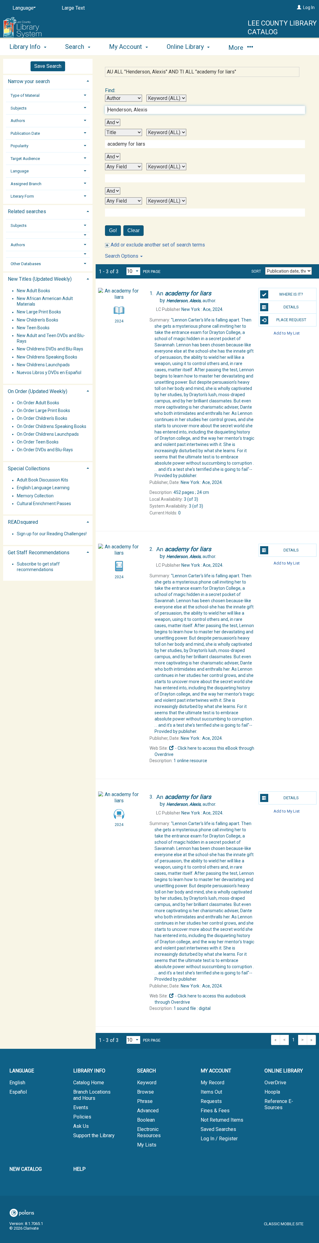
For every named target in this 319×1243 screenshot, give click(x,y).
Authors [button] (18, 120)
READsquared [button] (23, 522)
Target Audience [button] (25, 158)
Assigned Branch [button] (26, 183)
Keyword (146, 1083)
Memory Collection (35, 495)
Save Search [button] (47, 66)
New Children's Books (37, 319)
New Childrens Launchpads (43, 364)
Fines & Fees (215, 1111)
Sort (256, 271)
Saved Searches (218, 1129)
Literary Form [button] (22, 196)
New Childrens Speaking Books (47, 356)
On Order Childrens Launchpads (48, 434)
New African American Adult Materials (45, 301)
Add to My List (287, 333)
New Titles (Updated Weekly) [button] (40, 279)
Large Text (73, 8)
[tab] (48, 81)
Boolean (146, 1120)
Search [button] (75, 46)
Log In (309, 7)
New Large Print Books (39, 312)
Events (80, 1107)
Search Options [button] (122, 256)
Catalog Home (88, 1083)
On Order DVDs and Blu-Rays (45, 450)
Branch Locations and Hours (92, 1095)
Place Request (291, 319)
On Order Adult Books (38, 402)
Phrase (145, 1101)
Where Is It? (291, 294)
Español (18, 1092)
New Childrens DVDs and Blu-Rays (50, 349)
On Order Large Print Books (43, 410)
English (17, 1083)
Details (291, 307)
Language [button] (20, 171)
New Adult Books (33, 290)
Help (79, 1169)
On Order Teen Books (38, 441)
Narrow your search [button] (29, 81)
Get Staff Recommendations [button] (38, 553)
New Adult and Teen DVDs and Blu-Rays (51, 338)
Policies (82, 1117)
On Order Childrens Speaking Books (51, 426)
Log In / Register (219, 1139)
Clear (133, 230)
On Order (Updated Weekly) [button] (37, 391)
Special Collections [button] (29, 468)
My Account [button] (126, 46)
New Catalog (25, 1169)
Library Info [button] (25, 46)
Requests (211, 1101)
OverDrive (275, 1083)
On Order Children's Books (42, 418)
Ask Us (81, 1126)
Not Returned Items (222, 1120)
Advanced (148, 1111)
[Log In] (299, 7)
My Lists (146, 1145)
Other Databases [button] (26, 263)
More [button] (236, 47)
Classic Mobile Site (283, 1224)
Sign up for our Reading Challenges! (52, 533)
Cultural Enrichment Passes (44, 503)
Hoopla (272, 1092)
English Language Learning (43, 487)
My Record (212, 1083)
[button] (48, 235)
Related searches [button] (27, 211)
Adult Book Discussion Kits (42, 480)
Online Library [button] (186, 46)
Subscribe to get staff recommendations (38, 566)
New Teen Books (33, 327)
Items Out (211, 1092)
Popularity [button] (19, 145)
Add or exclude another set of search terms (157, 245)
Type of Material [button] (25, 95)
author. (191, 300)
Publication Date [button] (25, 133)
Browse (145, 1092)
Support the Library (94, 1135)
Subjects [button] (18, 108)
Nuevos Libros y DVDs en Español (49, 372)
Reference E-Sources (278, 1104)
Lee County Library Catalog (282, 27)
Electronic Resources (149, 1132)
